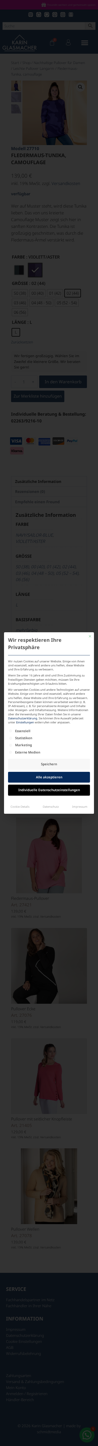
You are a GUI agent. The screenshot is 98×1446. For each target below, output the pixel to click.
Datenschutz (51, 806)
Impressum (79, 806)
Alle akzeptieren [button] (49, 777)
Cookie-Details (20, 806)
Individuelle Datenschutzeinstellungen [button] (49, 790)
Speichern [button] (49, 764)
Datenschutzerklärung (22, 718)
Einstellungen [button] (25, 722)
